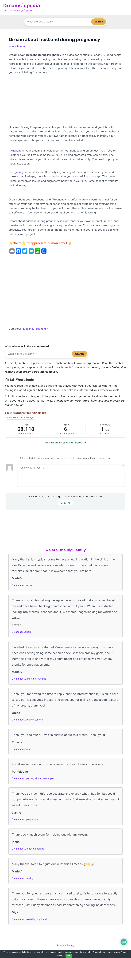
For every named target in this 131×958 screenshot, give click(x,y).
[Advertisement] (65, 101)
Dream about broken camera (27, 719)
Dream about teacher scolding (28, 848)
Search (98, 21)
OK (68, 955)
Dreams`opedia (21, 6)
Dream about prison (22, 585)
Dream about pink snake (25, 819)
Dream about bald (21, 631)
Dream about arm (21, 749)
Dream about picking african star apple (33, 778)
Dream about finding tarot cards (29, 678)
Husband (16, 150)
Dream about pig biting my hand (29, 919)
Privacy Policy (65, 945)
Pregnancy (17, 172)
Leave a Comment (17, 46)
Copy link (65, 502)
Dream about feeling (23, 878)
